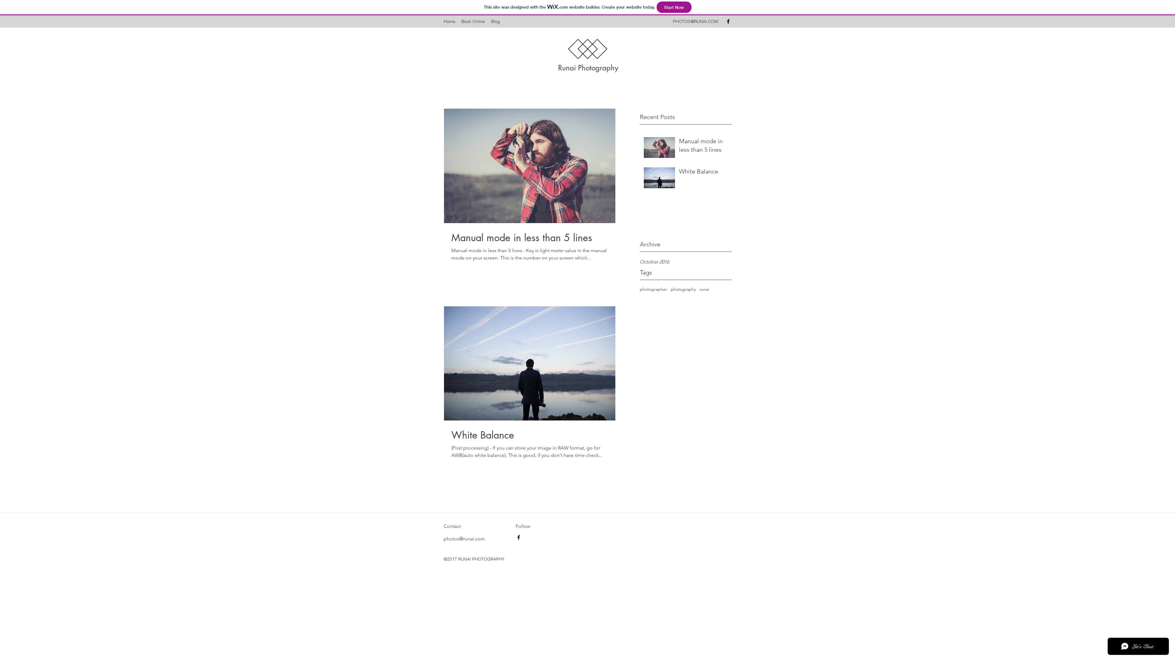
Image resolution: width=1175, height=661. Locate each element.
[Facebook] (728, 21)
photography (683, 289)
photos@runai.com (464, 539)
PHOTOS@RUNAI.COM (695, 21)
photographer (653, 289)
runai (704, 289)
